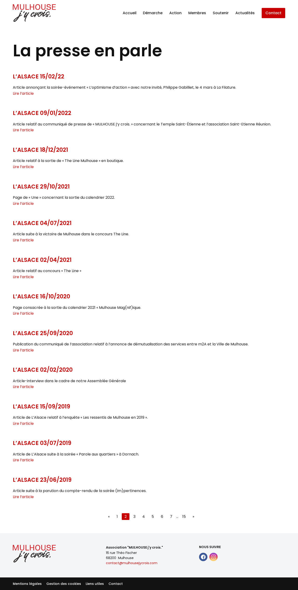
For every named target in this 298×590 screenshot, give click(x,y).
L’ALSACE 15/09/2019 (41, 406)
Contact (273, 13)
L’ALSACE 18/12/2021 (40, 149)
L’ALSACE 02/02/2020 (43, 369)
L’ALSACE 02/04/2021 (42, 259)
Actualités (245, 13)
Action (175, 13)
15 (184, 516)
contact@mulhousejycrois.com (131, 563)
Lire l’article (23, 93)
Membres (197, 13)
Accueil (129, 13)
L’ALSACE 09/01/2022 (42, 113)
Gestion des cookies (63, 583)
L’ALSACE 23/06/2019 (42, 479)
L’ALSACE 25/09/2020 (43, 333)
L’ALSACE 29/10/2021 (41, 186)
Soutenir (221, 13)
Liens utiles (95, 583)
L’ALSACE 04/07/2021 (42, 223)
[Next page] (193, 516)
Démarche (153, 13)
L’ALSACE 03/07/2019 (42, 443)
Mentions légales (27, 583)
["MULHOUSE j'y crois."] (34, 13)
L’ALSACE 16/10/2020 (41, 296)
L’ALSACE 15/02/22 (38, 76)
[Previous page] (108, 516)
